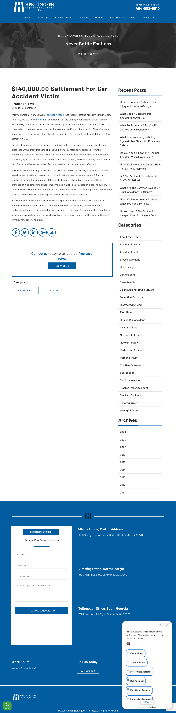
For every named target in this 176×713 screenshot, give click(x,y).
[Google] (42, 232)
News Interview (129, 342)
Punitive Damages (130, 365)
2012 (123, 484)
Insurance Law (128, 327)
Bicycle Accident (130, 259)
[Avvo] (51, 232)
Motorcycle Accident (132, 335)
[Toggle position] (161, 625)
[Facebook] (16, 232)
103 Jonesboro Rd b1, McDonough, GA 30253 (104, 614)
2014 (123, 469)
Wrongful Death (129, 410)
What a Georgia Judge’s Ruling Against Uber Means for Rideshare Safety (140, 141)
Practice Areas (63, 17)
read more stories (41, 532)
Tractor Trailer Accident (134, 387)
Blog (132, 17)
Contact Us (148, 17)
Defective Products (131, 297)
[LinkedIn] (34, 232)
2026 (123, 432)
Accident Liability (130, 252)
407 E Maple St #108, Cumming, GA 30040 (102, 574)
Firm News (126, 312)
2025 (123, 439)
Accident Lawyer (130, 244)
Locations (83, 17)
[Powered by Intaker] (153, 707)
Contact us (39, 253)
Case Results (117, 17)
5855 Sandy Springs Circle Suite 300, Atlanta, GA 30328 (110, 535)
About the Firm (129, 236)
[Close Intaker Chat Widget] (167, 625)
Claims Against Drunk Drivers (137, 289)
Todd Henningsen (54, 114)
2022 (123, 447)
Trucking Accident (130, 395)
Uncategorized (128, 402)
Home (28, 17)
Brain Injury (126, 267)
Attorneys (43, 17)
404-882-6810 (148, 8)
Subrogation (127, 372)
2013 (122, 477)
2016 (122, 454)
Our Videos (86, 699)
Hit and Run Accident (132, 319)
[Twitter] (25, 232)
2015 (122, 462)
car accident (40, 119)
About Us (56, 699)
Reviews (99, 17)
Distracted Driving (131, 304)
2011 (122, 492)
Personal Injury (129, 357)
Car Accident (26, 290)
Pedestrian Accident (132, 350)
